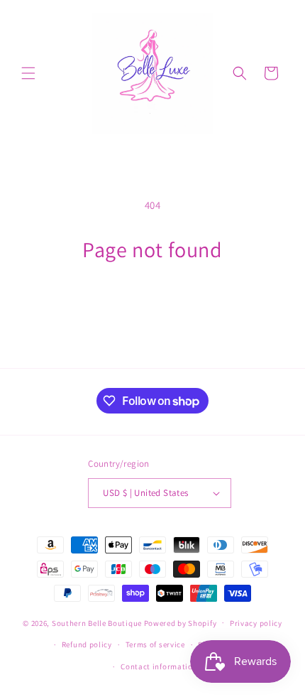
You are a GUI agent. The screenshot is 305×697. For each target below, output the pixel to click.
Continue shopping (153, 301)
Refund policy (87, 644)
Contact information (159, 666)
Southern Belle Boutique (97, 622)
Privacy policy (256, 623)
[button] (28, 73)
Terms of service (155, 644)
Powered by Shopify (180, 622)
